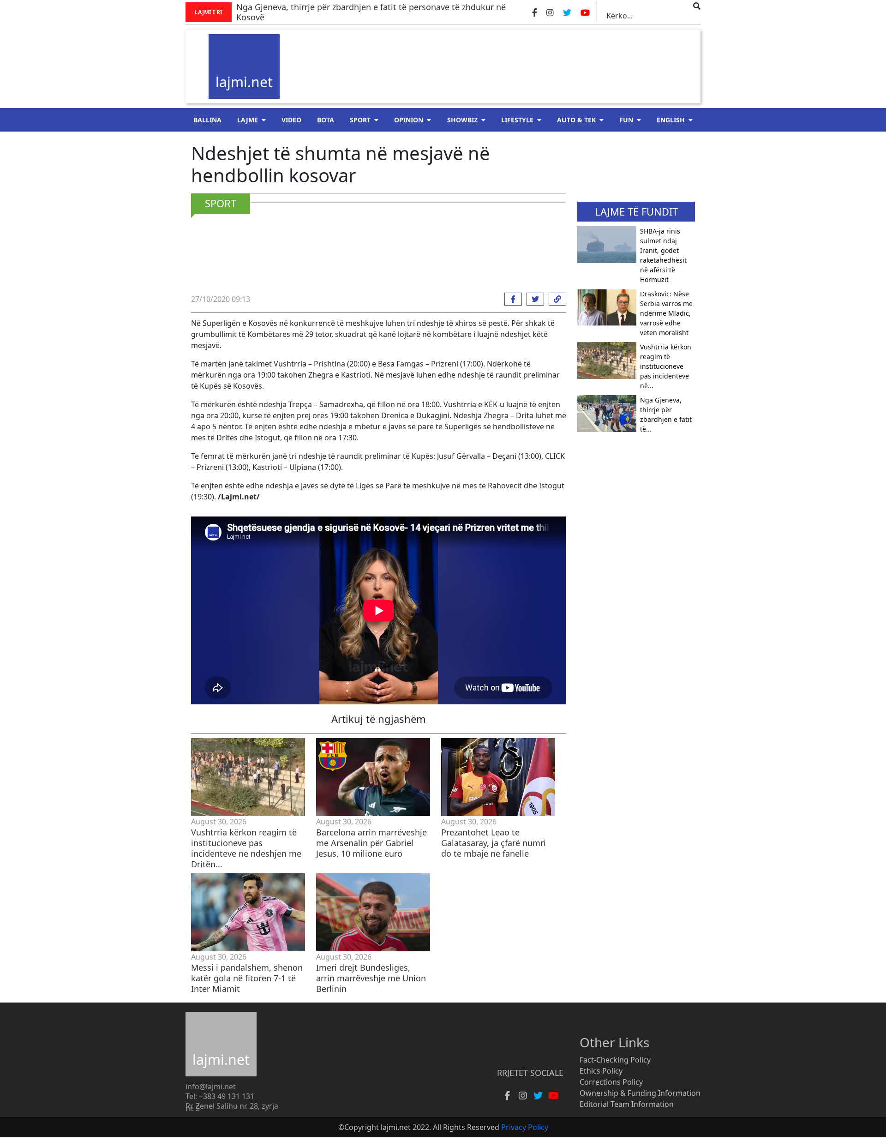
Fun (626, 119)
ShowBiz (462, 119)
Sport (360, 119)
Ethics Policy (601, 1071)
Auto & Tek (576, 119)
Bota (325, 119)
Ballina (207, 119)
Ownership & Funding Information (640, 1093)
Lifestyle (517, 119)
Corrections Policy (611, 1082)
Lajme (247, 119)
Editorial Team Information (627, 1104)
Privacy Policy (524, 1127)
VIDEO (291, 119)
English (671, 119)
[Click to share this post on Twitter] (533, 299)
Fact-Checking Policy (615, 1060)
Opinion (408, 119)
